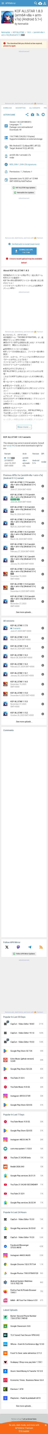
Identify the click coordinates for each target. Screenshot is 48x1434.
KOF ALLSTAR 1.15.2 (19, 713)
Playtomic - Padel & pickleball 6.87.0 (25, 1398)
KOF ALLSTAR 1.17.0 (19, 625)
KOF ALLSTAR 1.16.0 (19, 682)
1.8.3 (29, 32)
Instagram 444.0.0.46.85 (20, 1255)
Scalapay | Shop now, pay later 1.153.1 (26, 1362)
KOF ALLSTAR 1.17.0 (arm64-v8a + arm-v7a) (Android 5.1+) (23, 483)
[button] (27, 115)
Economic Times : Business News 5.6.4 (26, 1380)
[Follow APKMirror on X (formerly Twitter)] (6, 948)
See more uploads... (24, 612)
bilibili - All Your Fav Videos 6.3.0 (23, 1300)
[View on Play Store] (32, 115)
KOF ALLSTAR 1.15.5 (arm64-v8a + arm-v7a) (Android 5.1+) (23, 585)
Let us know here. (30, 1419)
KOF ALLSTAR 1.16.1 (19, 673)
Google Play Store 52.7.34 (21, 1051)
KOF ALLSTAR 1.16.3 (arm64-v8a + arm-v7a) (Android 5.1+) (23, 533)
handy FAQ (10, 446)
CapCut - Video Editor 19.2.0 (22, 1237)
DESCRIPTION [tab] (20, 108)
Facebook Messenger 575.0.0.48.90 (19, 1246)
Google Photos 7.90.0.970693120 (24, 1273)
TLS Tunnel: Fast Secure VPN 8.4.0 (24, 1335)
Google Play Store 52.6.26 (21, 1069)
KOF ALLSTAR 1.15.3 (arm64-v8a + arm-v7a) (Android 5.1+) (23, 597)
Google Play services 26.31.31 (22, 1175)
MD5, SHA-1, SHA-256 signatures (23, 164)
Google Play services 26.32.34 (22, 1202)
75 (20, 125)
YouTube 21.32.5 (17, 1078)
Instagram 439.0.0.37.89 (20, 1096)
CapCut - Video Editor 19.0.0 (22, 1042)
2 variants (16, 628)
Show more (23, 427)
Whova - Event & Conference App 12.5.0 (27, 1344)
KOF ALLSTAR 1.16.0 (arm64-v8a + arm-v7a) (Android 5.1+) (23, 570)
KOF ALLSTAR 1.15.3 (19, 701)
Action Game (9, 115)
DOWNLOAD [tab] (7, 108)
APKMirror (10, 3)
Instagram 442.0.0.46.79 (20, 1139)
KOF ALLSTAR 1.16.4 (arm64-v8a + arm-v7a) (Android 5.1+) (23, 520)
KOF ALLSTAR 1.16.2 (19, 664)
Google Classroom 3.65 (20, 1326)
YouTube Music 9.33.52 (20, 1087)
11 (21, 172)
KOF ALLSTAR (18, 32)
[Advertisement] (24, 77)
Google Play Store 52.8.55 (21, 1105)
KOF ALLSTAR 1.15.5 (19, 693)
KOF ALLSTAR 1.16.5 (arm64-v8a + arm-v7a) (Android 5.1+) (23, 508)
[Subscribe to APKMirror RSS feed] (41, 948)
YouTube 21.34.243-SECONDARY (24, 1184)
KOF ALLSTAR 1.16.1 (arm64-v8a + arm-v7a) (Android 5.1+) (23, 557)
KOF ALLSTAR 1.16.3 (19, 655)
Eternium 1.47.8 (16, 1389)
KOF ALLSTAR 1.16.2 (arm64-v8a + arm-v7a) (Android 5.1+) (23, 545)
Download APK (26, 251)
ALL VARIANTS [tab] (34, 108)
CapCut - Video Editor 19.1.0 (22, 1033)
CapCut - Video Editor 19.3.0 (22, 1219)
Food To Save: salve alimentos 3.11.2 (26, 1353)
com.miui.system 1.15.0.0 (21, 1148)
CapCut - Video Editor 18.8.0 (22, 1024)
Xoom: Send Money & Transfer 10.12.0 (26, 1371)
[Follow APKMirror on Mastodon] (18, 948)
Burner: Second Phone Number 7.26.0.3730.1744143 (23, 1317)
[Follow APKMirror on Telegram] (29, 948)
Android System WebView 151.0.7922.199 (21, 1282)
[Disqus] (24, 834)
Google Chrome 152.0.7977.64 (23, 1264)
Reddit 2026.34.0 (17, 1166)
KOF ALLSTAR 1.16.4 (19, 646)
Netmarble (23, 23)
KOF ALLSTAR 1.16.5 (19, 637)
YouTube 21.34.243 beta (20, 1157)
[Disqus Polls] (24, 766)
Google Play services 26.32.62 (22, 1228)
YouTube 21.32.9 (17, 1193)
